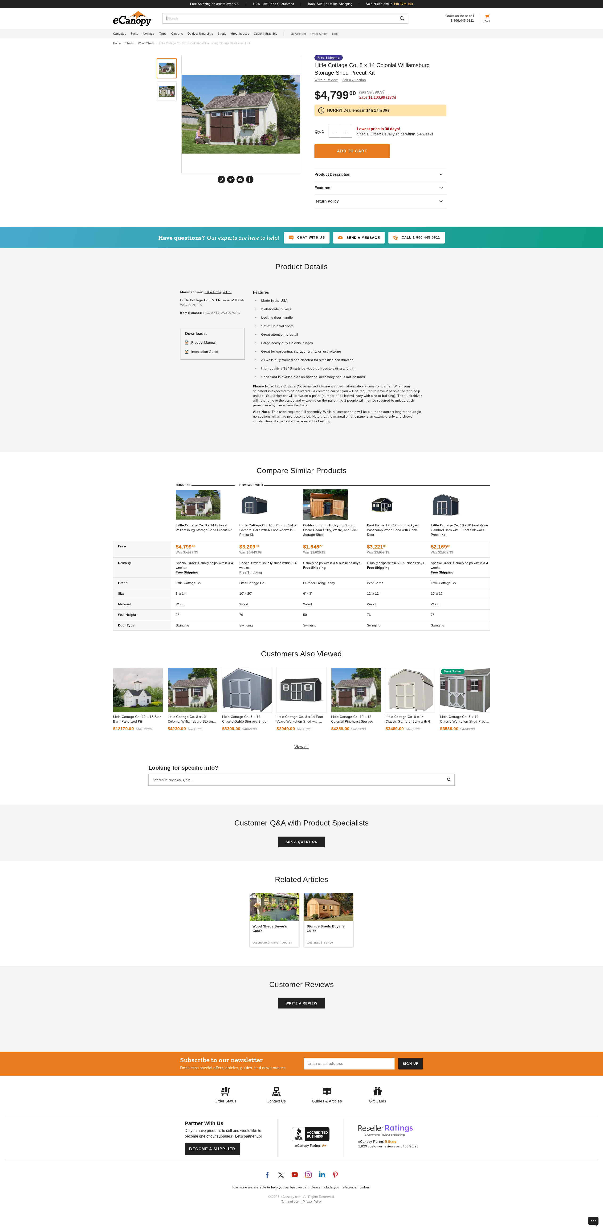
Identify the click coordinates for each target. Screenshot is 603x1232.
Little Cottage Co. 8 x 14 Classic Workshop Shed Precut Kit (464, 719)
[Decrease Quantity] (334, 132)
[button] (359, 238)
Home (117, 43)
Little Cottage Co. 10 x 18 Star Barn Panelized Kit (137, 719)
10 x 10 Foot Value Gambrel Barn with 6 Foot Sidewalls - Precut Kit (459, 530)
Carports (177, 33)
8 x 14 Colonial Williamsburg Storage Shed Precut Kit (204, 527)
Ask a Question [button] (354, 80)
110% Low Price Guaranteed (273, 4)
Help (335, 34)
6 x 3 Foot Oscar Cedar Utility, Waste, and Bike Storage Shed (330, 530)
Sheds (222, 33)
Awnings (148, 33)
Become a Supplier (212, 1149)
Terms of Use (290, 1201)
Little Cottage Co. (218, 292)
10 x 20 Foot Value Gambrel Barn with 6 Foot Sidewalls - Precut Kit (268, 530)
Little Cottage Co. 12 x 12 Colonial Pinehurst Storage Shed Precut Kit (352, 719)
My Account (298, 34)
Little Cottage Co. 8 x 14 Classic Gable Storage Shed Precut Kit (244, 719)
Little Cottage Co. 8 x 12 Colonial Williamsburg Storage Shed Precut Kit (191, 719)
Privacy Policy (312, 1201)
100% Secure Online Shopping (330, 4)
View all (301, 747)
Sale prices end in (389, 4)
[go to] (138, 690)
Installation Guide (204, 352)
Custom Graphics (265, 33)
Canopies (119, 33)
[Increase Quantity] (346, 132)
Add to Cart (352, 151)
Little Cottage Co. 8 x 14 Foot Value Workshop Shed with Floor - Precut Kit (300, 719)
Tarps (163, 33)
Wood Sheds (146, 43)
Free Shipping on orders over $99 (214, 4)
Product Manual (203, 342)
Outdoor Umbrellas (200, 33)
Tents (134, 33)
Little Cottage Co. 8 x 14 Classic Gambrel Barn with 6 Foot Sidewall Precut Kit (408, 719)
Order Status (318, 34)
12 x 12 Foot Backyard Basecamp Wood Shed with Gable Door (393, 530)
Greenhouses (240, 33)
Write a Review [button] (326, 80)
